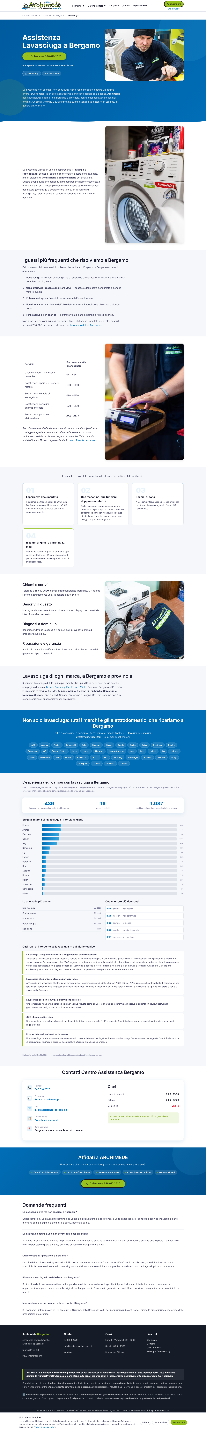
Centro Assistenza (31, 15)
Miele (83, 687)
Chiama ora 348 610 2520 (46, 56)
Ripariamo (76, 5)
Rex (105, 757)
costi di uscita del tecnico (83, 440)
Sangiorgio (133, 757)
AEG (33, 745)
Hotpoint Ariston (116, 751)
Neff (57, 757)
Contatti (126, 5)
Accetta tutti (179, 1422)
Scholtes (147, 757)
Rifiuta (145, 1422)
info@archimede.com (158, 1410)
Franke (171, 745)
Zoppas (123, 763)
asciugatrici (144, 733)
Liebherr (174, 751)
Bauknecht (71, 745)
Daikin (144, 745)
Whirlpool (83, 763)
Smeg (173, 757)
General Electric (59, 751)
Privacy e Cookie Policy (158, 1351)
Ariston (57, 745)
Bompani (96, 745)
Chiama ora (175, 4)
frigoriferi (96, 737)
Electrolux (71, 687)
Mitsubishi (45, 757)
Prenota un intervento (47, 1120)
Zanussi (96, 763)
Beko (84, 745)
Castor (133, 745)
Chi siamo (114, 5)
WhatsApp (33, 73)
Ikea (142, 751)
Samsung (60, 687)
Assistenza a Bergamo (53, 15)
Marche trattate (95, 5)
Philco (95, 757)
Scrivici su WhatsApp (47, 1099)
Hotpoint (99, 751)
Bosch (49, 687)
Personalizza (161, 1422)
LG (163, 751)
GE (44, 751)
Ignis (132, 751)
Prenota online (140, 5)
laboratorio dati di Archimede (86, 325)
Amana (44, 745)
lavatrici (132, 733)
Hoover (86, 751)
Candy (121, 745)
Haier (74, 751)
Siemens (161, 757)
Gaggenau (32, 751)
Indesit (153, 751)
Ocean (68, 757)
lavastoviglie (82, 737)
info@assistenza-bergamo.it (51, 1109)
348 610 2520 (42, 1089)
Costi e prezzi (154, 1347)
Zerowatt (110, 763)
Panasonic (82, 757)
